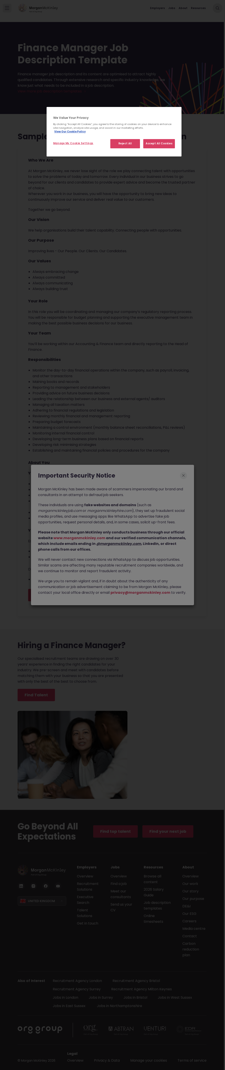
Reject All (125, 143)
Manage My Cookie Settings (73, 143)
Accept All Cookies (159, 143)
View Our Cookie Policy (70, 131)
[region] (114, 131)
